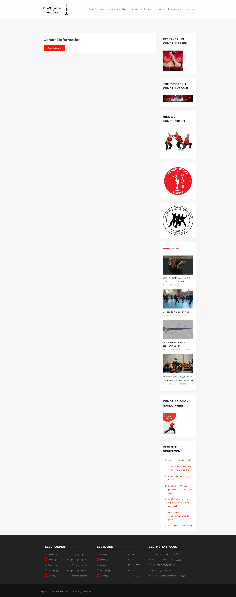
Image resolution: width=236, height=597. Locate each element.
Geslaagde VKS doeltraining (176, 312)
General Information (62, 40)
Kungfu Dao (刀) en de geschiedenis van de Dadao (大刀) (180, 489)
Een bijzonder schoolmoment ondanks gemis (178, 516)
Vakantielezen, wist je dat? (179, 460)
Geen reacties (180, 285)
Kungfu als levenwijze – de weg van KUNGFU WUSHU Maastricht (179, 502)
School (92, 9)
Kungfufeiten (171, 248)
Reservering (101, 7)
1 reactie (186, 349)
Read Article (54, 48)
